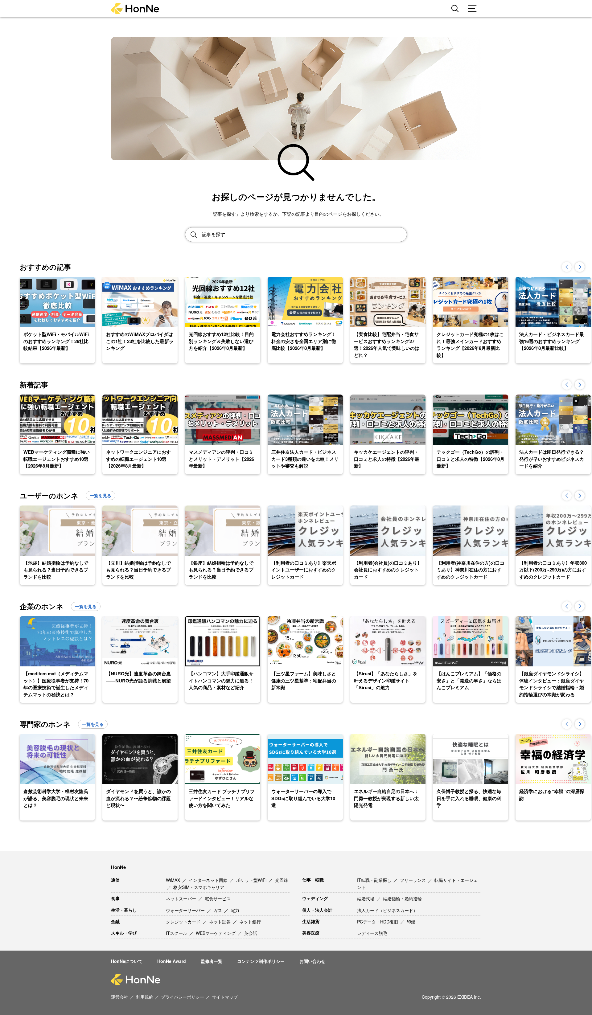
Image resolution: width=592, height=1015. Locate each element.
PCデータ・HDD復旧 (378, 922)
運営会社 (119, 997)
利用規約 (144, 997)
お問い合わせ (312, 961)
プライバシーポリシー (182, 997)
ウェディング (315, 898)
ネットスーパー (181, 898)
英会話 (250, 933)
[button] (580, 267)
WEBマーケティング (216, 933)
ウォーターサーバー (186, 910)
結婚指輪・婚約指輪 (402, 898)
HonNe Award (171, 961)
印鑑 (411, 922)
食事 (115, 898)
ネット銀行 (250, 922)
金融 (115, 921)
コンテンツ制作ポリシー (261, 961)
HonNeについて (126, 961)
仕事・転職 (313, 880)
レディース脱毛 (372, 933)
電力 (235, 910)
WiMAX (173, 880)
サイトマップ (225, 997)
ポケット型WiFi (252, 880)
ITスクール (177, 933)
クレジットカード (184, 922)
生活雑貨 (310, 921)
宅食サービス (218, 898)
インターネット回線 (209, 880)
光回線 (281, 880)
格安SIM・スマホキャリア (198, 887)
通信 (115, 880)
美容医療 (310, 933)
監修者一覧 (211, 961)
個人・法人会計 (317, 910)
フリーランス (413, 880)
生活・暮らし (124, 910)
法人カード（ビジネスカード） (387, 910)
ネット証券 (220, 922)
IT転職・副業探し (375, 880)
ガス (218, 910)
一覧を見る (100, 495)
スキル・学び (124, 933)
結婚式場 (366, 898)
